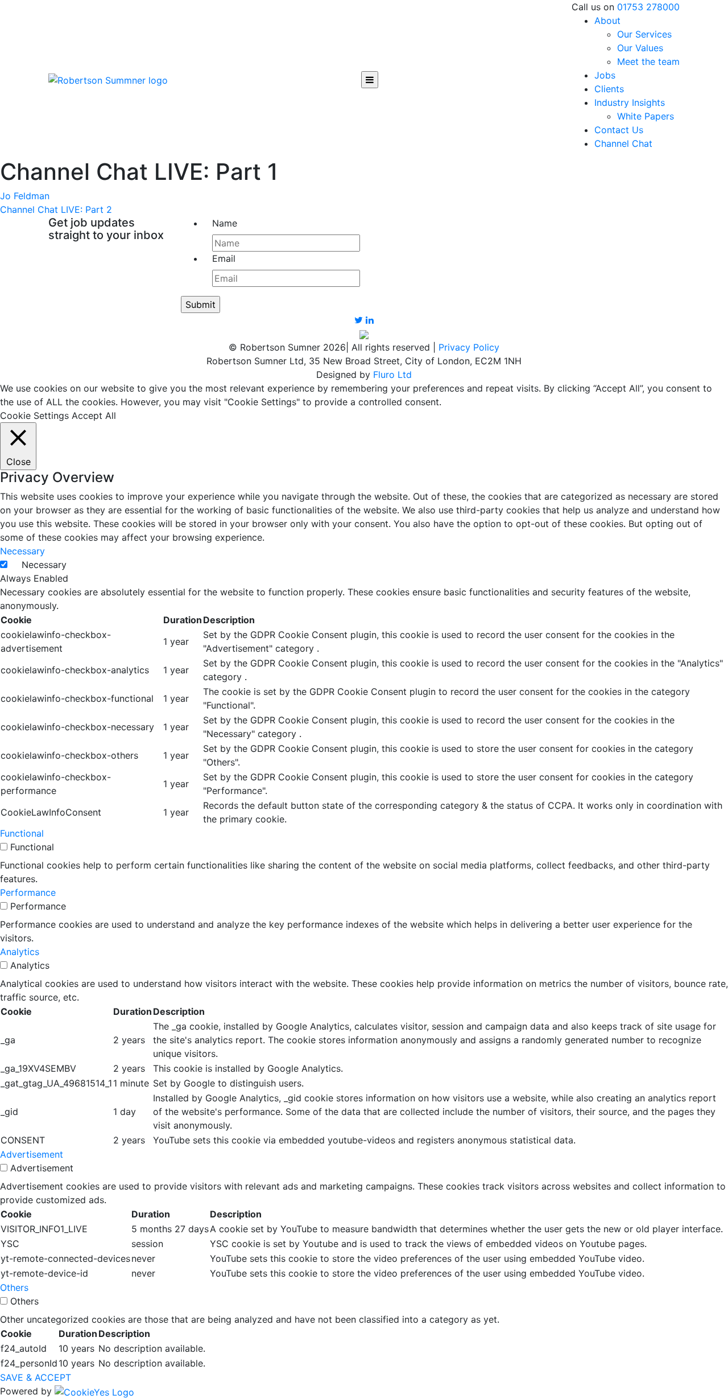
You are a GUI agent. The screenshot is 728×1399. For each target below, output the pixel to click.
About (607, 20)
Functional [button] (22, 833)
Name (224, 223)
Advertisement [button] (31, 1154)
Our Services (644, 34)
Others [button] (14, 1287)
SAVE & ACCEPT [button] (35, 1377)
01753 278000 (648, 7)
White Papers (645, 116)
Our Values (640, 48)
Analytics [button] (19, 951)
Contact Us (618, 129)
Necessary (44, 564)
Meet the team (648, 61)
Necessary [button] (22, 551)
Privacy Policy (469, 347)
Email (223, 258)
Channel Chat (623, 143)
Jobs (604, 75)
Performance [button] (28, 892)
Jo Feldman (24, 195)
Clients (609, 88)
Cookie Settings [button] (34, 415)
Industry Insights (629, 102)
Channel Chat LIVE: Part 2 (56, 209)
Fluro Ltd (392, 374)
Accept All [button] (94, 415)
